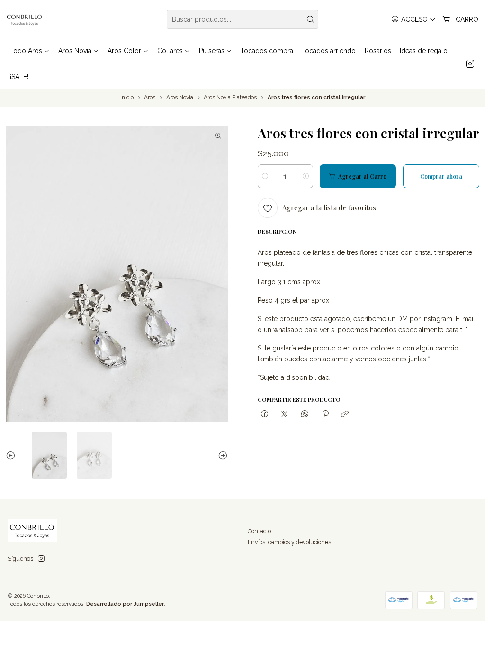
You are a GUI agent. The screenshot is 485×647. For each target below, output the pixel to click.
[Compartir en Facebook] (265, 414)
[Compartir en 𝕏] (285, 414)
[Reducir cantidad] (265, 176)
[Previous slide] (13, 455)
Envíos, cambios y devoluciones (289, 542)
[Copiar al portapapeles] (345, 414)
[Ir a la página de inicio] (25, 19)
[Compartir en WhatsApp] (305, 414)
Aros (149, 97)
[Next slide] (221, 455)
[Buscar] (310, 19)
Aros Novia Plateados (230, 97)
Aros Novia (179, 97)
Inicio (127, 97)
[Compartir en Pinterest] (325, 414)
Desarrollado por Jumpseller (125, 604)
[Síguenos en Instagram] (470, 64)
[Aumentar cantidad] (306, 176)
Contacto (259, 531)
